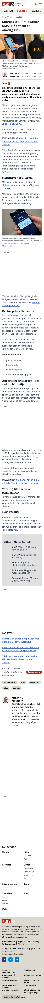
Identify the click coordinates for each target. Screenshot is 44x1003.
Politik (4, 900)
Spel (26, 893)
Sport (26, 878)
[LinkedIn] (17, 959)
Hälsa (26, 852)
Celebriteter (29, 868)
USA (6, 688)
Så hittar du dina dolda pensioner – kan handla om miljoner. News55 (20, 141)
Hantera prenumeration (9, 971)
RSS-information (9, 980)
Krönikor (6, 865)
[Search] (36, 4)
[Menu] (40, 4)
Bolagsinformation (32, 975)
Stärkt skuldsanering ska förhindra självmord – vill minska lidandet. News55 (19, 659)
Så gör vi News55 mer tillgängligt (32, 991)
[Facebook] (4, 959)
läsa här (13, 530)
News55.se (7, 17)
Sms (23, 682)
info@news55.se (17, 954)
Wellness (27, 859)
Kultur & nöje (29, 872)
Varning (16, 688)
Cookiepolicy (30, 985)
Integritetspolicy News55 (10, 986)
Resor (27, 884)
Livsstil (27, 865)
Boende (5, 888)
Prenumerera (34, 672)
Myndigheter (10, 682)
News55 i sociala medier (31, 981)
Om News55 (29, 970)
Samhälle (22, 11)
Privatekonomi (9, 884)
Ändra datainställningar (12, 997)
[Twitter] (10, 959)
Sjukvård (27, 856)
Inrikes (5, 897)
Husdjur (6, 852)
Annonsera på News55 (8, 976)
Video (5, 909)
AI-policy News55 (10, 990)
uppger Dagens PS (11, 124)
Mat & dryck (29, 875)
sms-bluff (34, 682)
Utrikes (5, 904)
